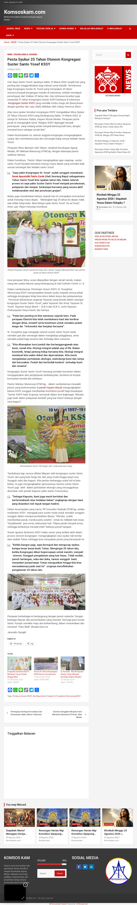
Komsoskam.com (24, 12)
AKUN (9, 35)
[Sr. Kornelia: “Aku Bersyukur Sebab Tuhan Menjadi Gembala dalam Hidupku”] (73, 663)
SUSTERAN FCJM (102, 243)
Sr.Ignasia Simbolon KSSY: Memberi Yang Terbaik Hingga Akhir (18, 674)
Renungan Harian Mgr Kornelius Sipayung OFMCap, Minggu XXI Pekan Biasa (84, 835)
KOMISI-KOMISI (66, 28)
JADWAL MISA (13, 28)
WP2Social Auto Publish (57, 904)
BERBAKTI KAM (101, 249)
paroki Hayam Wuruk (50, 387)
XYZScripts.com (82, 904)
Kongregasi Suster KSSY (21, 103)
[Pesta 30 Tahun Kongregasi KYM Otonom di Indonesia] (46, 663)
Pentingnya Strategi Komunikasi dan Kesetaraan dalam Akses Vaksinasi (26, 713)
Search (128, 55)
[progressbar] (52, 864)
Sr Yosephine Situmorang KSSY (67, 696)
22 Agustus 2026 (111, 837)
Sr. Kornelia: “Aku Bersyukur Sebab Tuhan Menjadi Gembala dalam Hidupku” (72, 674)
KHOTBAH (101, 186)
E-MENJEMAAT (114, 28)
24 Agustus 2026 (13, 837)
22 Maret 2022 (13, 69)
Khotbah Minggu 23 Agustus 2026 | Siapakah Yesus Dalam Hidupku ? (117, 835)
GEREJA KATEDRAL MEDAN (106, 236)
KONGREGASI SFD (102, 246)
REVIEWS (33, 54)
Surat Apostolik (28, 176)
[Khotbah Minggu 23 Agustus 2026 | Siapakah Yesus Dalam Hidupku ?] (113, 167)
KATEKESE (11, 824)
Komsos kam (44, 840)
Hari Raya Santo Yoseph (43, 696)
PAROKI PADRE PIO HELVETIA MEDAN (110, 240)
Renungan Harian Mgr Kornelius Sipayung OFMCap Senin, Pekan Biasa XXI (52, 835)
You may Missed (16, 804)
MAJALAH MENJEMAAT (91, 28)
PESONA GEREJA (44, 28)
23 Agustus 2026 (78, 837)
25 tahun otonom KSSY (22, 696)
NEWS (27, 28)
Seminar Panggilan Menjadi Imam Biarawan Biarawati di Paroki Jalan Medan (67, 714)
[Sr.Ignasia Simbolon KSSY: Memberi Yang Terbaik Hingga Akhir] (19, 663)
